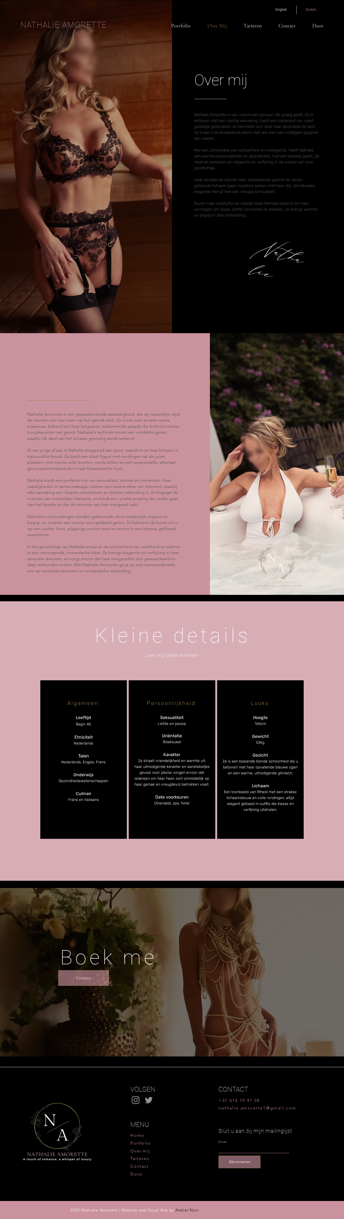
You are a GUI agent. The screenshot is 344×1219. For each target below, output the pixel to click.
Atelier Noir (186, 1210)
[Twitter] (149, 1100)
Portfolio (140, 1143)
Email (222, 1142)
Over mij (140, 1150)
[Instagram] (135, 1100)
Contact (139, 1166)
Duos (136, 1174)
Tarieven (139, 1158)
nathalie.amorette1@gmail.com (257, 1107)
